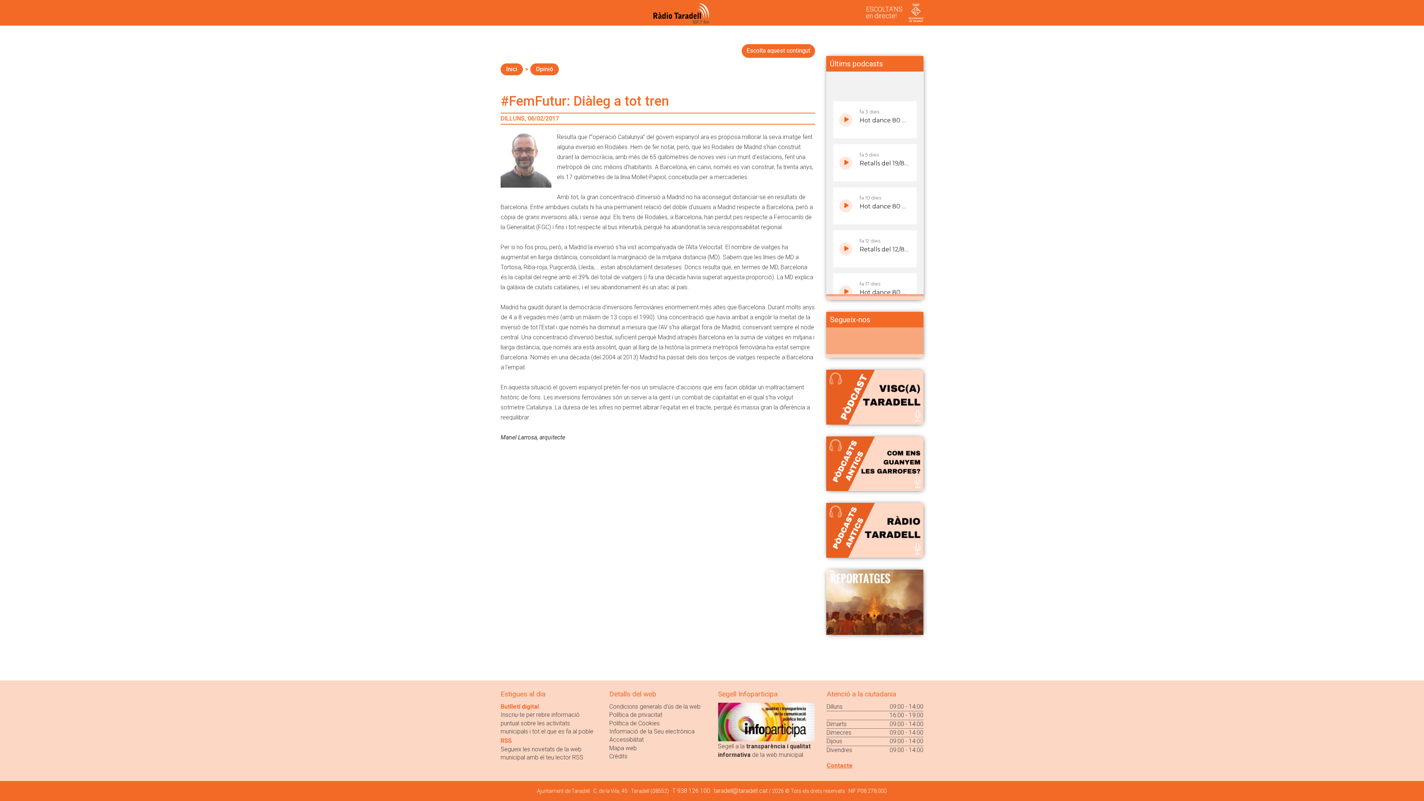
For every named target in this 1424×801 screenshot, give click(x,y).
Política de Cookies (634, 723)
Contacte (840, 765)
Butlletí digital (520, 706)
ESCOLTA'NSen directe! (884, 12)
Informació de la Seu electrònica (652, 731)
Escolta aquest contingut (778, 50)
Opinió (544, 69)
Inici (511, 69)
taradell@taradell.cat (740, 790)
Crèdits (618, 756)
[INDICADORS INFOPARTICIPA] (766, 721)
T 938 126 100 (691, 790)
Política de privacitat (635, 714)
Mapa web (623, 748)
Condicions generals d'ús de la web (655, 706)
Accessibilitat (626, 739)
